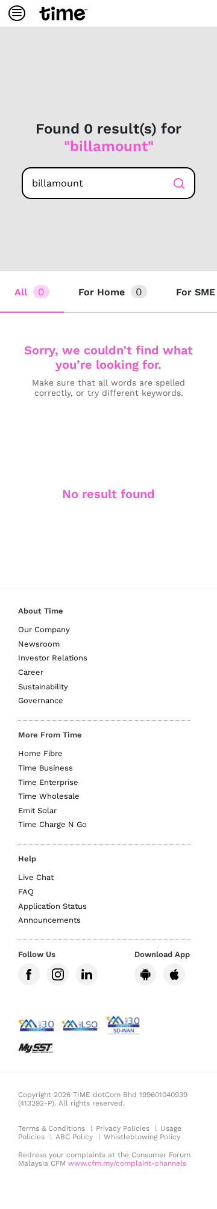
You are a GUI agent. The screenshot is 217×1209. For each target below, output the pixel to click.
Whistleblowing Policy (142, 1137)
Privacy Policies (122, 1128)
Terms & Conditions (51, 1128)
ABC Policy (74, 1137)
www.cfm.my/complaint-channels (127, 1163)
